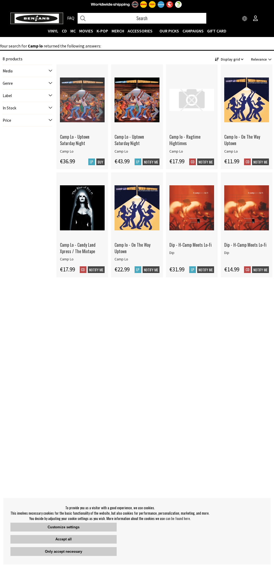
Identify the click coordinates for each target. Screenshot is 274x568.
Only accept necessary (63, 551)
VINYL (53, 31)
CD (64, 31)
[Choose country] (245, 19)
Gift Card (216, 31)
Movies (86, 31)
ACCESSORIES (140, 31)
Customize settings (63, 527)
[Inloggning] (255, 19)
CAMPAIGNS (193, 31)
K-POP (102, 31)
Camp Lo (67, 151)
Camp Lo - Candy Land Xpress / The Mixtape (78, 248)
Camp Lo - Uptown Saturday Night (74, 140)
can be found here (178, 518)
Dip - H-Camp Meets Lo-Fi (190, 245)
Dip (171, 252)
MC (73, 31)
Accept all (63, 539)
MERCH (118, 31)
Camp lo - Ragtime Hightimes (184, 140)
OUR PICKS (169, 31)
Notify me (151, 162)
